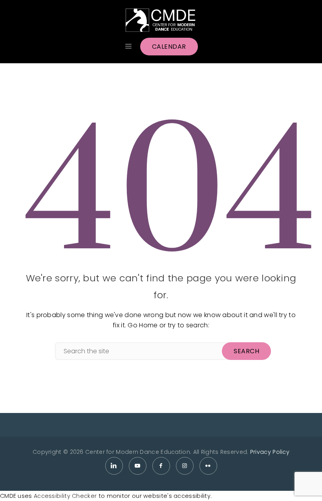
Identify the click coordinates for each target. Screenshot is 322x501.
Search (246, 351)
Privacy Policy (269, 452)
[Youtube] (137, 466)
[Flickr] (208, 466)
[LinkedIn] (114, 466)
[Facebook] (161, 466)
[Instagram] (185, 466)
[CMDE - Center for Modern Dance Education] (161, 20)
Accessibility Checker (65, 496)
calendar (169, 46)
